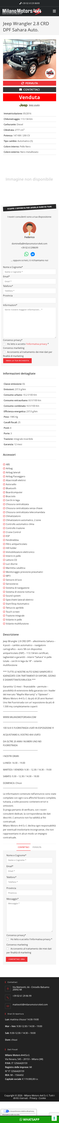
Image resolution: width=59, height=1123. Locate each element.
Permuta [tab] (37, 847)
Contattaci (31, 89)
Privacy (33, 1098)
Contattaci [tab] (23, 847)
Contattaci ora (17, 959)
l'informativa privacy (36, 343)
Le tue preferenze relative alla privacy (21, 1111)
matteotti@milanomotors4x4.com (30, 1004)
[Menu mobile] (54, 10)
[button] (52, 43)
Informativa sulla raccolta (10, 1114)
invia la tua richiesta (17, 360)
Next (54, 179)
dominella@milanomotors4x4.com (29, 243)
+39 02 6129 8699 (30, 3)
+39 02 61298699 (29, 247)
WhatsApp (30, 1119)
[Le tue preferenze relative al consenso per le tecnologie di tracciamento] (54, 1118)
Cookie (42, 1098)
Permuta (31, 83)
